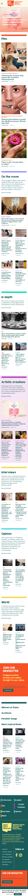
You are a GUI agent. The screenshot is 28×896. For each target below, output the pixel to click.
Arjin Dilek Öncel (19, 518)
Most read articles (11, 724)
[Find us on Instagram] (20, 855)
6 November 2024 (19, 652)
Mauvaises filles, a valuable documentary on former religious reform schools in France (13, 423)
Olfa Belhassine (4, 81)
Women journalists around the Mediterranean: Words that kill (13, 121)
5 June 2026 (18, 285)
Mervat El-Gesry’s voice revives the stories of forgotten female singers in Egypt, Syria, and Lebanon (12, 221)
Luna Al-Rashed (18, 283)
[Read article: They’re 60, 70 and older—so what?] (14, 143)
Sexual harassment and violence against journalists (11, 116)
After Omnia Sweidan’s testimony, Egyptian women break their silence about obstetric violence (6, 246)
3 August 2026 (13, 225)
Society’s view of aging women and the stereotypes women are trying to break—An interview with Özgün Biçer (20, 510)
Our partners (6, 859)
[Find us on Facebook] (16, 855)
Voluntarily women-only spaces (9, 73)
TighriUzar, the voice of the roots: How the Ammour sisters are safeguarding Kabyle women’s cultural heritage (20, 450)
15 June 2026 (18, 460)
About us (4, 849)
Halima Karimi (6, 642)
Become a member (7, 857)
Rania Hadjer (18, 458)
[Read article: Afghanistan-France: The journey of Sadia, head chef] (7, 627)
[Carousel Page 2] (26, 19)
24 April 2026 (18, 586)
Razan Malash (6, 750)
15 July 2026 (11, 81)
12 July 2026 (5, 644)
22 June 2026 (18, 255)
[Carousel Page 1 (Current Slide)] (26, 18)
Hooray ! (17, 894)
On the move (4, 238)
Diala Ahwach (18, 584)
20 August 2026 (13, 427)
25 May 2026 (4, 522)
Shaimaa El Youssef (5, 225)
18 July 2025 (5, 787)
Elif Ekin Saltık (4, 280)
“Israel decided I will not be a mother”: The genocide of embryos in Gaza (7, 743)
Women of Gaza (10, 707)
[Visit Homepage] (15, 4)
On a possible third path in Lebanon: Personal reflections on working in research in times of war (20, 576)
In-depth (17, 352)
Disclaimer (5, 864)
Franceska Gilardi (5, 427)
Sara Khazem (4, 338)
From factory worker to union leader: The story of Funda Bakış (6, 275)
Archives (6, 713)
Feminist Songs (9, 718)
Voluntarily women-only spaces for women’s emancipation (12, 77)
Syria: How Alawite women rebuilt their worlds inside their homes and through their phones (13, 335)
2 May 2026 (18, 365)
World (4, 632)
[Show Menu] (1, 3)
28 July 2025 (18, 752)
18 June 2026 (4, 282)
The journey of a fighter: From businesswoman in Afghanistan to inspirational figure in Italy (21, 642)
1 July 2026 (11, 125)
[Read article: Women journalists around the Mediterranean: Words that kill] (13, 99)
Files (2, 331)
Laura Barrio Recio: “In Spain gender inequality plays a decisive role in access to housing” (20, 246)
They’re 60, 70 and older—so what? (13, 163)
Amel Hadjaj (5, 587)
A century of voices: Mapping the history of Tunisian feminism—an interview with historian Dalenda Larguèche (6, 511)
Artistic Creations (8, 14)
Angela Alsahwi (18, 364)
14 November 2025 (6, 752)
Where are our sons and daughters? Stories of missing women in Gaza (20, 743)
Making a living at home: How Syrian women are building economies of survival (20, 277)
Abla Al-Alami (18, 782)
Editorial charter (7, 862)
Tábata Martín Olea (19, 253)
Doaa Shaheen (4, 367)
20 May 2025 (18, 784)
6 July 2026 (4, 255)
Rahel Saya (17, 650)
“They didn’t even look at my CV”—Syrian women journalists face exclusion (20, 358)
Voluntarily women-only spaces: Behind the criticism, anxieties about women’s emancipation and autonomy (8, 577)
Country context (7, 852)
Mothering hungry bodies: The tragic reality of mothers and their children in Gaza (19, 774)
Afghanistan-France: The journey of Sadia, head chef (7, 638)
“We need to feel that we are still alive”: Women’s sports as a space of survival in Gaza (6, 359)
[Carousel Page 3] (26, 20)
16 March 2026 (12, 166)
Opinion (17, 568)
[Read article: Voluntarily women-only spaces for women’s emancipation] (13, 56)
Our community (6, 854)
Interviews (4, 502)
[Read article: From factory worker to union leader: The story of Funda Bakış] (6, 264)
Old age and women (6, 160)
